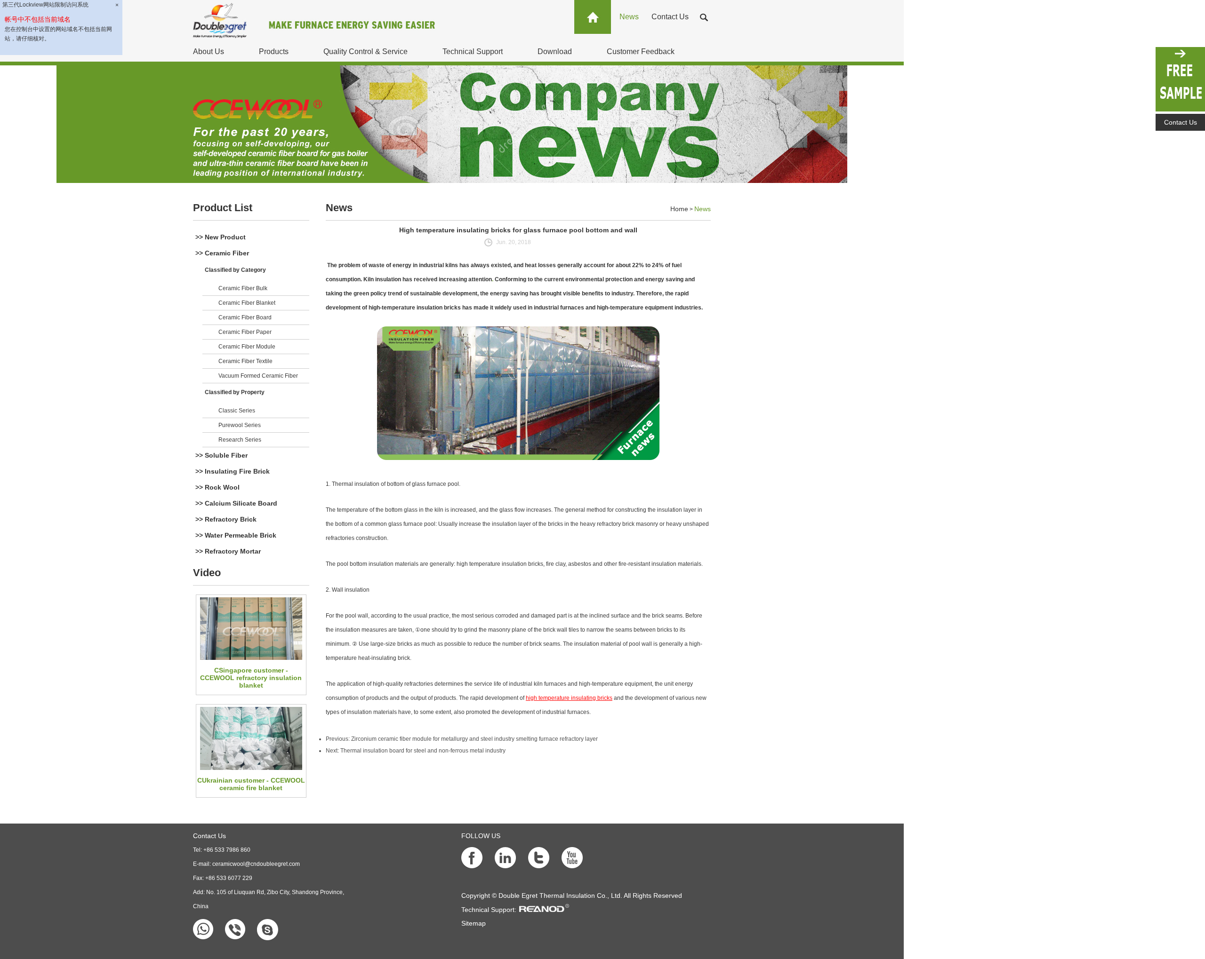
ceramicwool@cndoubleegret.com (256, 864)
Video (207, 573)
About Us (208, 51)
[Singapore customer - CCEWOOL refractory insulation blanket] (250, 628)
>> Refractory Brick (226, 519)
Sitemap (473, 923)
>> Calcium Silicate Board (236, 503)
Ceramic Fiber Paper (245, 332)
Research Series (239, 439)
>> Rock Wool (217, 487)
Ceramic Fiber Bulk (242, 288)
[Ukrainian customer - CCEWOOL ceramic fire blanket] (250, 738)
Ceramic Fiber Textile (245, 361)
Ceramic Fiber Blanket (246, 303)
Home (679, 209)
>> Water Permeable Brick (235, 535)
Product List (222, 208)
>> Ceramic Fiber (222, 253)
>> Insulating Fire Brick (232, 471)
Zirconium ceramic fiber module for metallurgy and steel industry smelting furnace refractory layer (474, 739)
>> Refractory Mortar (228, 551)
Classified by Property (235, 392)
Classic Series (236, 410)
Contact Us (670, 17)
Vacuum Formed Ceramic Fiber (258, 376)
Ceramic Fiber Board (245, 317)
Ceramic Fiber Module (246, 346)
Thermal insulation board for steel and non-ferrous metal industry (423, 750)
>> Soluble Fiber (221, 455)
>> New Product (220, 237)
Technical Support (472, 51)
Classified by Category (235, 270)
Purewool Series (239, 425)
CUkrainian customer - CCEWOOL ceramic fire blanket (251, 784)
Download (555, 51)
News (629, 17)
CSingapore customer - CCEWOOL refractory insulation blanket (251, 677)
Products (274, 51)
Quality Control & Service (365, 51)
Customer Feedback (641, 51)
